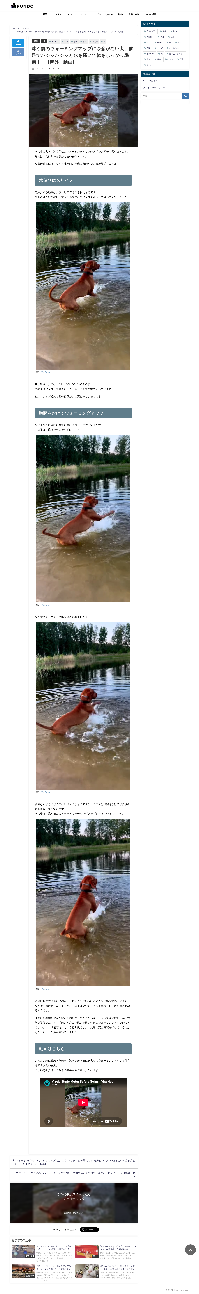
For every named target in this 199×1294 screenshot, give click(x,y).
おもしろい (174, 48)
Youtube (55, 42)
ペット (170, 59)
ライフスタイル (105, 14)
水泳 (85, 42)
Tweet (18, 44)
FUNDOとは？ (150, 80)
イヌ (66, 42)
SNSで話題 (150, 14)
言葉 (148, 48)
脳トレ (173, 37)
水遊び (95, 42)
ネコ (148, 42)
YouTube (45, 372)
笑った (149, 65)
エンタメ (57, 14)
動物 (120, 14)
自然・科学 (134, 14)
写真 (181, 59)
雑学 (45, 14)
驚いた (176, 31)
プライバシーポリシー (154, 87)
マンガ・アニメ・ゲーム (80, 14)
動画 (76, 42)
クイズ (160, 48)
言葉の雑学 (151, 31)
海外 (179, 42)
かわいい (150, 54)
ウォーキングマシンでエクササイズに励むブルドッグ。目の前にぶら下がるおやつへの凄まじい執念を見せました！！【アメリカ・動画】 (73, 1162)
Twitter (159, 42)
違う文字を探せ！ (176, 54)
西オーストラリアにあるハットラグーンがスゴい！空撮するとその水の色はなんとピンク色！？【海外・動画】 (75, 1175)
